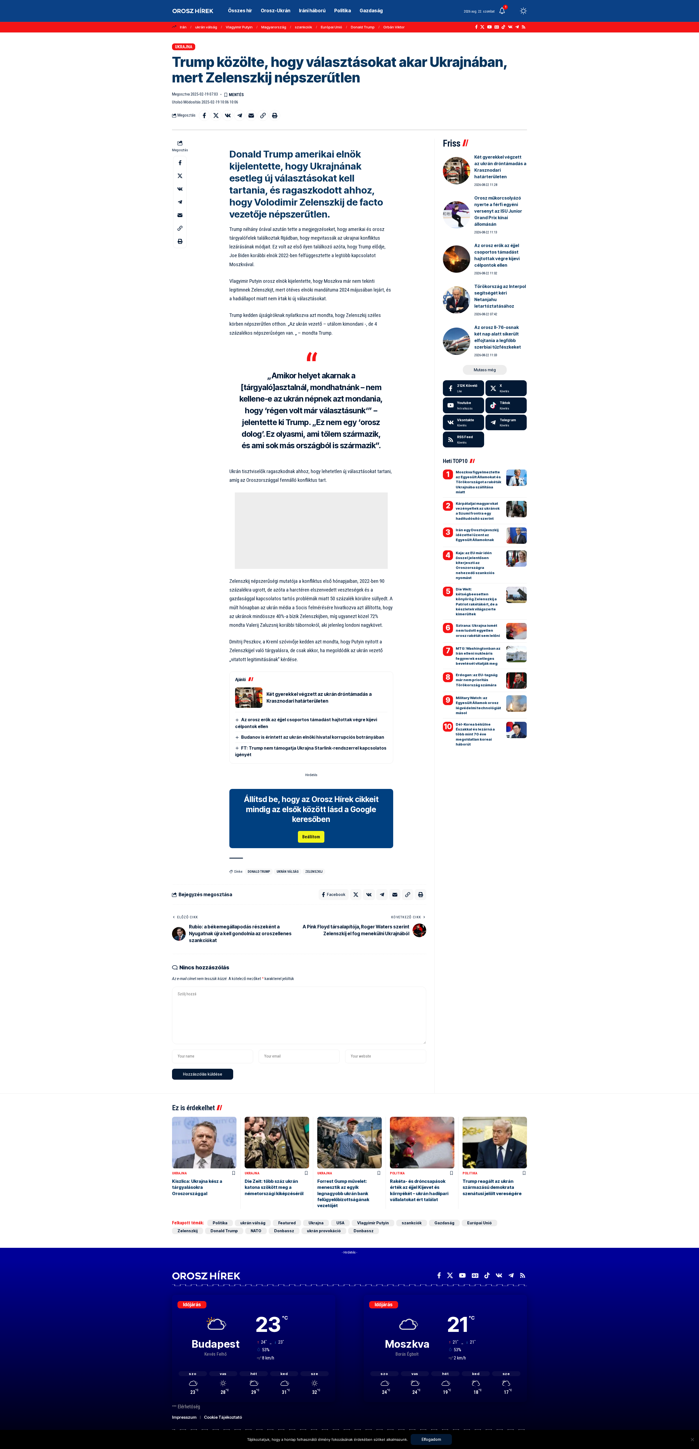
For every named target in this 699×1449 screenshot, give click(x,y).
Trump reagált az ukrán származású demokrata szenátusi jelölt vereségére (492, 1187)
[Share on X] (216, 115)
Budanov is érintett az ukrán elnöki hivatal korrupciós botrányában (312, 737)
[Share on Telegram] (239, 115)
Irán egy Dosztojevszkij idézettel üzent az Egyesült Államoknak (477, 535)
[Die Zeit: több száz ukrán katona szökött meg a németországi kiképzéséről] (277, 1142)
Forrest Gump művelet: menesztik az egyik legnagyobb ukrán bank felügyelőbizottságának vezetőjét (343, 1193)
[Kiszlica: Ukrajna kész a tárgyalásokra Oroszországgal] (204, 1142)
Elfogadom (431, 1439)
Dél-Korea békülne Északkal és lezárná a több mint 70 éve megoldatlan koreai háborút (475, 734)
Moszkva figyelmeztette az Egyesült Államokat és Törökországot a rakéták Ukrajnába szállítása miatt (478, 482)
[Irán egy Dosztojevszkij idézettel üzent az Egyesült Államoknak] (516, 535)
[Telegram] (517, 27)
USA (340, 1223)
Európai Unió (331, 27)
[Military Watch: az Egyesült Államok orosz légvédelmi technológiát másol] (516, 703)
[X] (482, 27)
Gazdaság (444, 1223)
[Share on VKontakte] (227, 115)
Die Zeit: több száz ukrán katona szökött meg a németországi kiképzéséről (274, 1187)
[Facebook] (476, 27)
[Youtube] (463, 405)
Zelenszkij (313, 872)
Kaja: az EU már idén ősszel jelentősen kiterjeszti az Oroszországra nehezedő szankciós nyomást (475, 565)
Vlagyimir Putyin (239, 27)
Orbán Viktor (394, 27)
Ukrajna (183, 46)
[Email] (251, 115)
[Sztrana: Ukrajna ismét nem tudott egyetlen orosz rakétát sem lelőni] (516, 631)
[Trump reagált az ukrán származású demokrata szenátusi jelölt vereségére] (495, 1142)
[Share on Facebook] (204, 115)
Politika (397, 1173)
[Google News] (496, 27)
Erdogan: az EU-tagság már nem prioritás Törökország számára (476, 680)
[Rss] (523, 27)
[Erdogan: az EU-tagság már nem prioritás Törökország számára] (516, 680)
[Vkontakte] (510, 27)
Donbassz (284, 1230)
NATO (256, 1230)
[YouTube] (489, 27)
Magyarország (273, 27)
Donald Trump (363, 27)
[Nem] (692, 1439)
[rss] (463, 439)
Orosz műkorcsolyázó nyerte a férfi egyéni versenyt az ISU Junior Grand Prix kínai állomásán (498, 211)
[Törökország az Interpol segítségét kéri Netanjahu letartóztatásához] (456, 300)
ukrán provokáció (324, 1230)
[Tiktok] (506, 405)
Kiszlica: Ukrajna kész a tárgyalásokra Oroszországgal (197, 1187)
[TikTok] (503, 27)
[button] (513, 11)
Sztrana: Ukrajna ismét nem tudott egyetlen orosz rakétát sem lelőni (478, 630)
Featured (287, 1223)
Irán (183, 27)
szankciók (303, 27)
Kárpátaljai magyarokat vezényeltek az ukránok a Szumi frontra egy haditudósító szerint (478, 511)
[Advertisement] (311, 530)
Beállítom (311, 836)
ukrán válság (206, 27)
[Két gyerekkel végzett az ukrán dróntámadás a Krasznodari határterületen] (248, 697)
